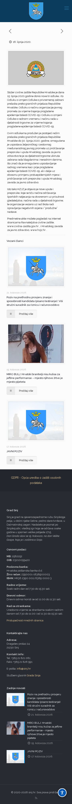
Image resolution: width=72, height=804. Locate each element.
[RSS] (36, 798)
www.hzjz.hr (38, 229)
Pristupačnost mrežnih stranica (25, 620)
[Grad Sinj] (36, 11)
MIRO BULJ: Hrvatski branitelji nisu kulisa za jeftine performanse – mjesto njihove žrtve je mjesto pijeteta (35, 378)
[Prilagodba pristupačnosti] (62, 792)
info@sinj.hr (24, 668)
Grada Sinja (33, 675)
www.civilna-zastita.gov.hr (23, 226)
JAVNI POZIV (14, 451)
